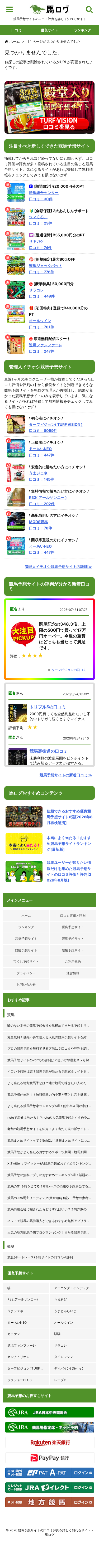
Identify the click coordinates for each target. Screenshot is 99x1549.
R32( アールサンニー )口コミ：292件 (48, 500)
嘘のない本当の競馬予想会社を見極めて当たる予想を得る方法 (51, 1025)
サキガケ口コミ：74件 (40, 244)
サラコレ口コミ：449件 (42, 293)
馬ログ (49, 9)
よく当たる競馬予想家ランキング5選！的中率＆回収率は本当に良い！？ (51, 1106)
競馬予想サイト (73, 939)
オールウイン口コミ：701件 (41, 323)
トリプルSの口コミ (48, 706)
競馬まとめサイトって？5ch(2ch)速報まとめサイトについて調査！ (51, 1140)
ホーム (26, 916)
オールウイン (63, 1322)
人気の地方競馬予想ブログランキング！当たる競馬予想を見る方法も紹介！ (51, 1232)
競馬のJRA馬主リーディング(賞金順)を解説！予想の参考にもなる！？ (51, 1198)
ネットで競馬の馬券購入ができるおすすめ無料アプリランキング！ (51, 1221)
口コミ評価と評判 (73, 916)
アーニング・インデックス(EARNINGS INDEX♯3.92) (75, 1288)
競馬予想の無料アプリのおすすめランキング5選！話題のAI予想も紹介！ (51, 1175)
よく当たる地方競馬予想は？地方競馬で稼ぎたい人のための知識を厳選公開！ (51, 1083)
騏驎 (57, 1334)
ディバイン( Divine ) (68, 1368)
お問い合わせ (26, 984)
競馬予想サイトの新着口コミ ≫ (66, 775)
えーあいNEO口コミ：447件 (41, 451)
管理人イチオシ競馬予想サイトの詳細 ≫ (58, 566)
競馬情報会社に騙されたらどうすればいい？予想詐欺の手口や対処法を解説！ (51, 1209)
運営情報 (73, 973)
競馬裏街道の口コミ (49, 751)
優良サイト (49, 30)
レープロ (60, 1380)
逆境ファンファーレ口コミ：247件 (45, 348)
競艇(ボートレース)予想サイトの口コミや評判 (40, 1257)
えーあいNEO (17, 1322)
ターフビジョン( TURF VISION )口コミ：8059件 (56, 427)
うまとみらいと (65, 1311)
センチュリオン (18, 1357)
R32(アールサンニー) (22, 1299)
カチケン (13, 1334)
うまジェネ (15, 1311)
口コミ (16, 30)
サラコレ (60, 1345)
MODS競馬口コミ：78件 (40, 524)
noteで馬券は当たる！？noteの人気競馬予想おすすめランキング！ (51, 1117)
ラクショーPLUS (19, 1380)
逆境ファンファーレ (21, 1345)
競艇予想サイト (26, 950)
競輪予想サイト (73, 950)
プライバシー (26, 973)
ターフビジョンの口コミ (68, 670)
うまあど (60, 1299)
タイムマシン (63, 1357)
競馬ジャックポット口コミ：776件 (45, 268)
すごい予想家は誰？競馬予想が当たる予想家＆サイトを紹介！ (51, 1071)
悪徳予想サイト (26, 939)
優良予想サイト (73, 927)
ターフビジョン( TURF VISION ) (28, 1368)
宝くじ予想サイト (26, 961)
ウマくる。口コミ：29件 (40, 220)
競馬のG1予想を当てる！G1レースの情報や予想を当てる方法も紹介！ (51, 1186)
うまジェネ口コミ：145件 (41, 476)
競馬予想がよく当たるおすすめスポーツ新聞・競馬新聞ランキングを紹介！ (51, 1152)
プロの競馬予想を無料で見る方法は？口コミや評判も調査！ (50, 1048)
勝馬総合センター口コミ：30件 (44, 195)
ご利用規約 (73, 961)
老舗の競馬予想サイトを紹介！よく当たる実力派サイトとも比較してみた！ (51, 1129)
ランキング (82, 30)
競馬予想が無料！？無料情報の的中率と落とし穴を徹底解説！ (51, 1095)
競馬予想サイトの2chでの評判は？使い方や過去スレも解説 (49, 1060)
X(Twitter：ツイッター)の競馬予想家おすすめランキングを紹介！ (51, 1163)
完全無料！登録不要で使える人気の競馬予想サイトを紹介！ (50, 1037)
